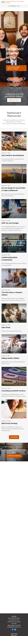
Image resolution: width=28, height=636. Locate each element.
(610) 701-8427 (16, 618)
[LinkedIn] (15, 629)
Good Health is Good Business (12, 155)
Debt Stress (5, 327)
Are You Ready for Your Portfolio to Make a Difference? (13, 189)
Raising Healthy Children (10, 358)
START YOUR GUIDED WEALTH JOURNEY (13, 68)
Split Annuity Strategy (9, 423)
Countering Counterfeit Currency (13, 391)
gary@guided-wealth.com (14, 627)
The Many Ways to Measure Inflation (11, 294)
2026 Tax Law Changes (10, 223)
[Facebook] (13, 629)
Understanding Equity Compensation (9, 259)
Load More (14, 437)
